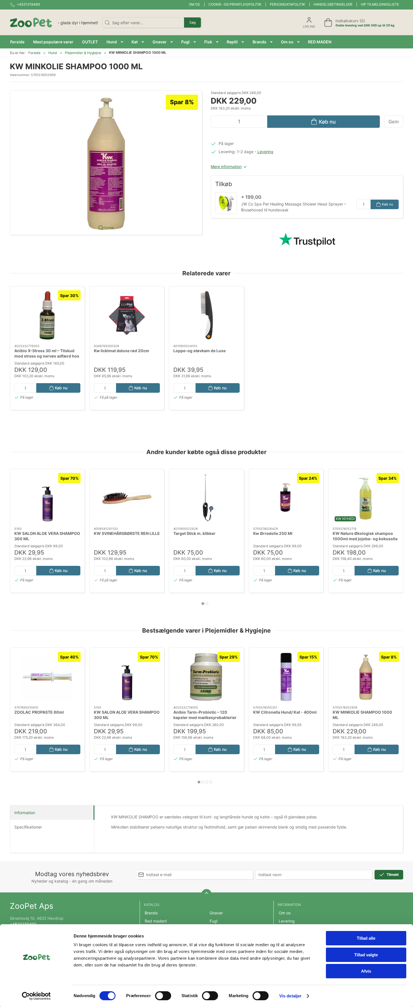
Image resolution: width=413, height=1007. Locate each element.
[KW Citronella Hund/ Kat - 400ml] (286, 677)
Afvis (366, 971)
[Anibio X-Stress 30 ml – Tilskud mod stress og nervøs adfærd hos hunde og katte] (47, 315)
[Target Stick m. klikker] (206, 498)
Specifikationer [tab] (28, 827)
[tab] (202, 603)
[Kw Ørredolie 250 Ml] (286, 498)
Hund (52, 53)
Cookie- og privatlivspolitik (234, 4)
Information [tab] (24, 812)
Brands (151, 912)
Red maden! (156, 921)
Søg (192, 22)
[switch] (163, 995)
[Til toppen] (206, 894)
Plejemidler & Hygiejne (83, 53)
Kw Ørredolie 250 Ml (272, 533)
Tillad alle (366, 938)
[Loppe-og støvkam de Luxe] (206, 315)
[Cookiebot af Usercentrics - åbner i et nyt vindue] (36, 996)
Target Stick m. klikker (194, 533)
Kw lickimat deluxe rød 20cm (121, 350)
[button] (114, 41)
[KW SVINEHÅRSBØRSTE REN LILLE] (127, 498)
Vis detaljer (290, 995)
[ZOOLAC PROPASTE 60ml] (47, 677)
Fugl (213, 921)
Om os (194, 4)
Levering (265, 151)
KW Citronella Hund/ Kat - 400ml (285, 711)
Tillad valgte (366, 954)
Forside (34, 53)
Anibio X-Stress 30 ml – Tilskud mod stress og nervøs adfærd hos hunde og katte (46, 356)
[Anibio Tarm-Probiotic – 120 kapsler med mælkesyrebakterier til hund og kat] (206, 677)
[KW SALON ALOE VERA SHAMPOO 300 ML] (47, 498)
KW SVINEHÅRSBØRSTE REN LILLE (127, 533)
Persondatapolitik (287, 4)
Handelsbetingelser (333, 4)
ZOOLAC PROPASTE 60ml (39, 711)
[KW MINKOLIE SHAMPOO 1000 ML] (366, 677)
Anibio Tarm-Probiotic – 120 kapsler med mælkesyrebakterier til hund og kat (205, 717)
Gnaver (216, 912)
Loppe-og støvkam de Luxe (199, 350)
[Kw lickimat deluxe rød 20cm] (127, 315)
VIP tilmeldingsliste (380, 4)
